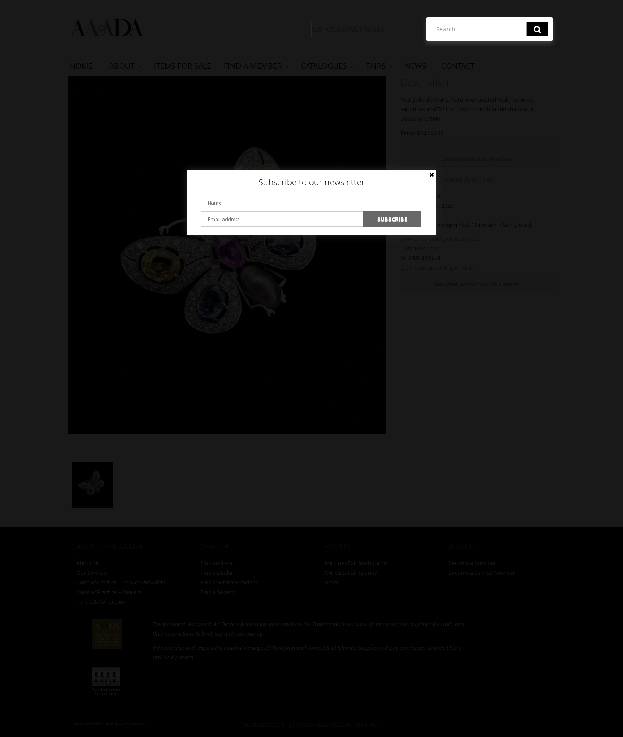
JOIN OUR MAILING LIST (348, 29)
